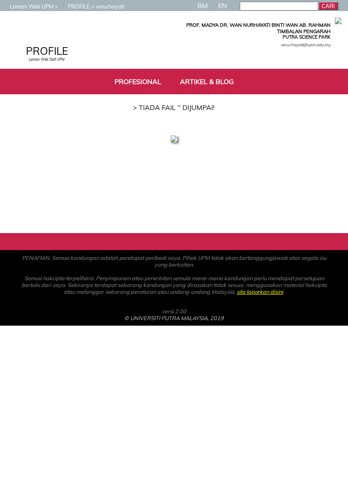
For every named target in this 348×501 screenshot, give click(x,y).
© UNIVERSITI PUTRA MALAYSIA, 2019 (174, 318)
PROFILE (79, 6)
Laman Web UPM (31, 6)
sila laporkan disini (260, 291)
